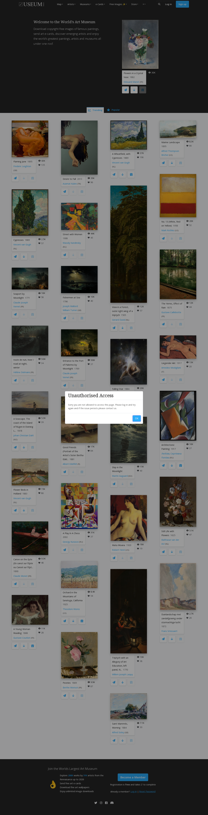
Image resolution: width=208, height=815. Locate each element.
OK (136, 418)
